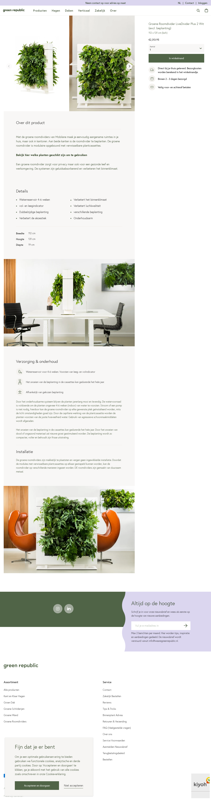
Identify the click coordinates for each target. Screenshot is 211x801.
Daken (69, 10)
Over (113, 10)
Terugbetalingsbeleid (114, 753)
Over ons (107, 734)
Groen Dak (9, 702)
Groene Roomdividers (15, 721)
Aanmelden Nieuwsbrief (115, 746)
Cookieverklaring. (55, 774)
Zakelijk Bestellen (112, 696)
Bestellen (107, 759)
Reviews (107, 702)
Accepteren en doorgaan (37, 785)
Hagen (56, 10)
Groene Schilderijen (14, 708)
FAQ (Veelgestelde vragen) (117, 727)
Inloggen (202, 2)
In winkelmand (176, 58)
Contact (189, 2)
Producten (40, 10)
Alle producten (11, 689)
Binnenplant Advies (113, 715)
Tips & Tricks (109, 708)
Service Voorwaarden (114, 740)
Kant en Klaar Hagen (14, 696)
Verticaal (84, 10)
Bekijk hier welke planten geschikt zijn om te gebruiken (51, 155)
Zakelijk (100, 10)
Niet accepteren (73, 785)
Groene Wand (11, 715)
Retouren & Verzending (115, 721)
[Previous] (9, 66)
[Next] (129, 66)
